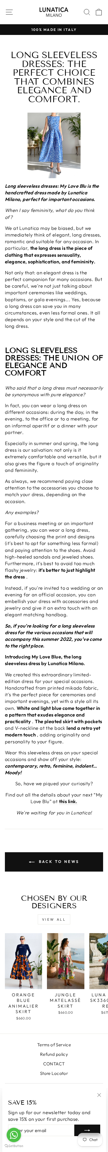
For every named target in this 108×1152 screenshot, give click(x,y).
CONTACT (54, 1064)
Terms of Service (54, 1044)
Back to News (58, 861)
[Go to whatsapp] (14, 1135)
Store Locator (54, 1073)
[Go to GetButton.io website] (14, 1146)
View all (54, 919)
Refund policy (54, 1054)
